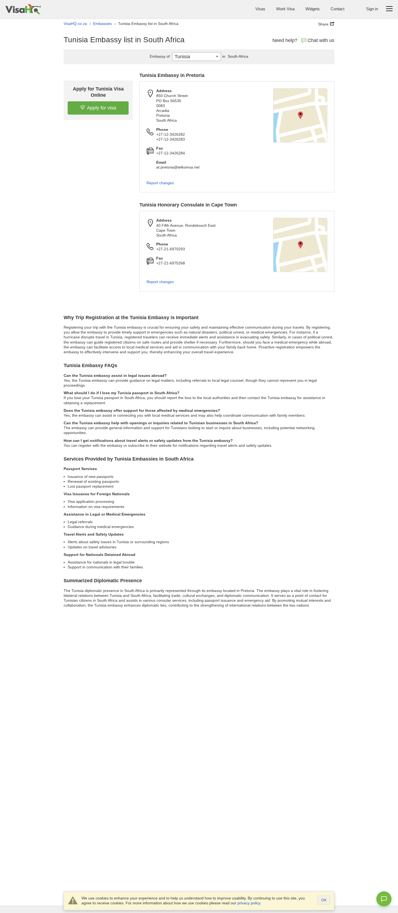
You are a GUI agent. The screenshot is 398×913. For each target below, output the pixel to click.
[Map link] (300, 115)
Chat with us (321, 40)
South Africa (235, 56)
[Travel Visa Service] (23, 9)
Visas (260, 9)
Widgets (312, 9)
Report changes (160, 183)
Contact (337, 9)
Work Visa (285, 9)
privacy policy (248, 903)
